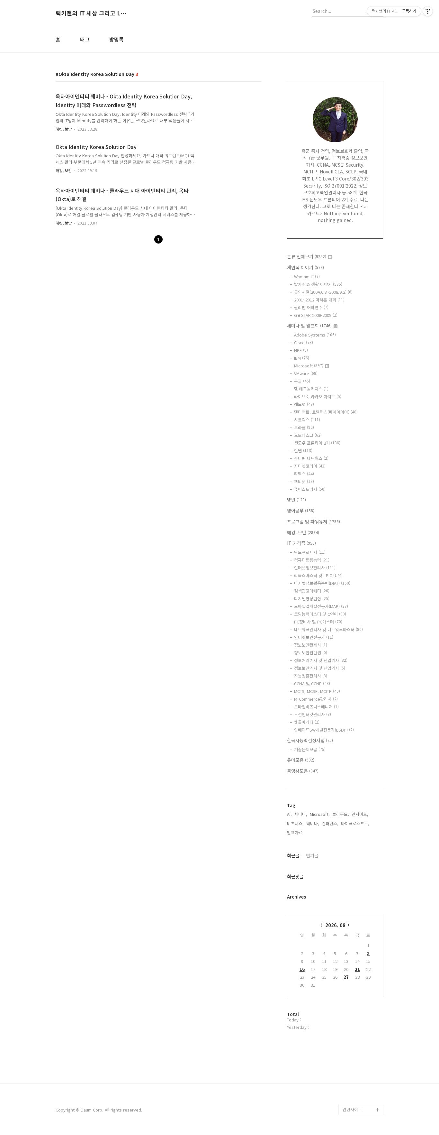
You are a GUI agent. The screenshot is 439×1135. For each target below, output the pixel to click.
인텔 (303, 451)
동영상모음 (302, 771)
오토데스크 (308, 435)
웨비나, (312, 823)
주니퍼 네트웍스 (311, 458)
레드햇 (304, 404)
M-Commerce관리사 (316, 699)
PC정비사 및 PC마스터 (318, 622)
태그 (85, 39)
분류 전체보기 (306, 256)
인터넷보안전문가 (313, 637)
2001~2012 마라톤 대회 (319, 300)
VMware (306, 373)
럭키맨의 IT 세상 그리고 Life (91, 13)
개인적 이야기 (305, 267)
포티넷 (304, 481)
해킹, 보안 (64, 129)
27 (346, 977)
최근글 (293, 855)
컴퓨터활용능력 (311, 560)
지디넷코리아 (310, 466)
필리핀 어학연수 (311, 307)
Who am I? (307, 276)
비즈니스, (295, 823)
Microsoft (308, 366)
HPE (301, 350)
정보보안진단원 (310, 653)
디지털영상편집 (311, 598)
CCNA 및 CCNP (312, 683)
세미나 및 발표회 (309, 325)
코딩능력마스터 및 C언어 (320, 614)
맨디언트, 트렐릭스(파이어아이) (326, 412)
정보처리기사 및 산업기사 (320, 660)
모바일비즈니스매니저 (316, 707)
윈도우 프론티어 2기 (317, 443)
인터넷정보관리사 (315, 568)
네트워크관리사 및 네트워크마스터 (328, 629)
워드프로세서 (310, 552)
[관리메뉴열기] (428, 11)
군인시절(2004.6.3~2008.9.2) (323, 292)
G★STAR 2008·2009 (315, 315)
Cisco (303, 342)
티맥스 (304, 474)
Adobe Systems (315, 335)
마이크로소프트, (355, 823)
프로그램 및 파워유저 (313, 521)
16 (302, 969)
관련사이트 (352, 1109)
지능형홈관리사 (310, 676)
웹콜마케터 (306, 722)
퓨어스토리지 (310, 489)
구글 (302, 381)
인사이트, (360, 814)
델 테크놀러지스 (311, 389)
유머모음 (300, 760)
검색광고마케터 (311, 591)
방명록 (116, 39)
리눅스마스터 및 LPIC (318, 575)
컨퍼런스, (330, 823)
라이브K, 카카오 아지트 (317, 396)
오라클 (304, 427)
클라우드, (340, 814)
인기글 (312, 855)
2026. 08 (335, 925)
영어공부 (300, 510)
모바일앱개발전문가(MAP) (321, 606)
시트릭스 (307, 420)
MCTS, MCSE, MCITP (317, 691)
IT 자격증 (301, 543)
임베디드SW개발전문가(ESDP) (324, 730)
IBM (301, 358)
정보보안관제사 (310, 645)
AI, (289, 814)
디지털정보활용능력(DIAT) (322, 583)
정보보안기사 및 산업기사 (319, 668)
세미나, (300, 814)
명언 (296, 499)
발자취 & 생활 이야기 (318, 284)
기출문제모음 (310, 749)
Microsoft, (320, 814)
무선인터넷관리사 (312, 714)
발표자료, (295, 832)
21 (357, 969)
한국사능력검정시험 (310, 740)
